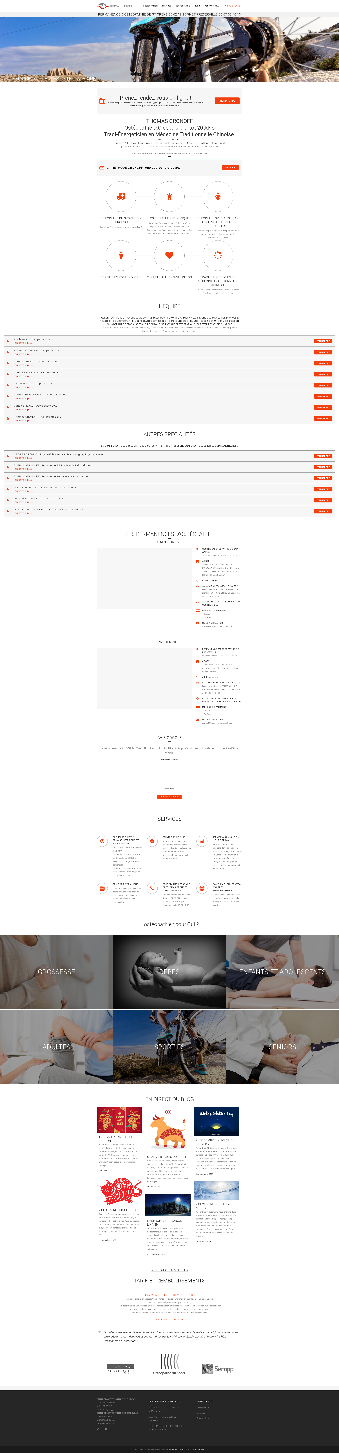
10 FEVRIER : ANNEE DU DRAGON (164, 1408)
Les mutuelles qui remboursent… (169, 1319)
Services (201, 1413)
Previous (167, 790)
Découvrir (230, 168)
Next (172, 790)
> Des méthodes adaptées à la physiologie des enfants (282, 971)
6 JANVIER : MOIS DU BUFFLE (167, 1156)
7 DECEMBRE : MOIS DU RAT (118, 1210)
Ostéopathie (203, 1418)
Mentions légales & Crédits (174, 1449)
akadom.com (199, 1449)
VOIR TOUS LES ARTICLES (169, 1270)
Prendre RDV (227, 101)
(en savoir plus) (24, 353)
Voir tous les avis (169, 797)
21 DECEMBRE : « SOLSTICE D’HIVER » (166, 1426)
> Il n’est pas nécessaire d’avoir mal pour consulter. (56, 1047)
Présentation (203, 1408)
